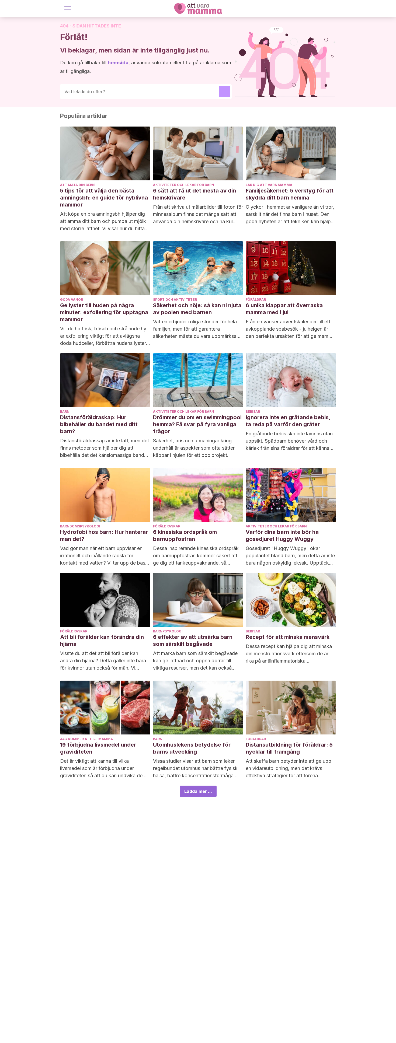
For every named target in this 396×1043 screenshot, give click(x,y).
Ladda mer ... (198, 791)
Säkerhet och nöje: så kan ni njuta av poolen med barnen (197, 309)
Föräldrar (256, 300)
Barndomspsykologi (80, 526)
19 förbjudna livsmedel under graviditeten (98, 748)
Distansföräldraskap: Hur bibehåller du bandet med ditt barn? (99, 424)
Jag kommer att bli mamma (86, 739)
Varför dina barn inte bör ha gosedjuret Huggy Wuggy (282, 535)
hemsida (118, 62)
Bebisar (253, 412)
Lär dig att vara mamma (269, 185)
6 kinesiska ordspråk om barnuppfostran (185, 535)
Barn (65, 412)
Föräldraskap (166, 526)
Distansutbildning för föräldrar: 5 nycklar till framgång (289, 748)
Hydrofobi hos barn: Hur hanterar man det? (104, 535)
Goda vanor (71, 300)
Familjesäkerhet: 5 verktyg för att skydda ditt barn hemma (290, 194)
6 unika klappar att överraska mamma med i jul (284, 309)
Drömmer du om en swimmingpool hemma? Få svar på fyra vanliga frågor (197, 424)
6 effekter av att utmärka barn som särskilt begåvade (192, 640)
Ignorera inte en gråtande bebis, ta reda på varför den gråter (288, 421)
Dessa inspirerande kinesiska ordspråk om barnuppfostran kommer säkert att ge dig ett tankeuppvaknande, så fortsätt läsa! (196, 555)
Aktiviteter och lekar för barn (183, 185)
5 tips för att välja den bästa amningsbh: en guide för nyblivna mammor (104, 197)
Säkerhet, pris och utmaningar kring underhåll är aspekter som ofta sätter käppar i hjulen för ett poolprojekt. (194, 448)
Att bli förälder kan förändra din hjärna (102, 640)
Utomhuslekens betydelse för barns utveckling (192, 748)
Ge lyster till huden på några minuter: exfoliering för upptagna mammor (104, 312)
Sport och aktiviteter (175, 300)
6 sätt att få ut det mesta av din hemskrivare (194, 194)
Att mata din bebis (77, 185)
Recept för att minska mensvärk (287, 637)
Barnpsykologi (168, 631)
